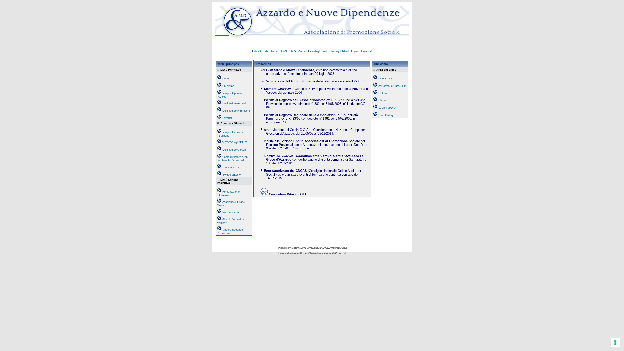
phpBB (317, 247)
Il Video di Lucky (232, 174)
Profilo (284, 51)
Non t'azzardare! (232, 212)
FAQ (293, 51)
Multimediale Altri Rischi (236, 110)
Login (354, 51)
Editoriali (227, 118)
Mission (382, 100)
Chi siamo (228, 85)
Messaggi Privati (339, 51)
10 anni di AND (387, 107)
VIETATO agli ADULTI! (235, 142)
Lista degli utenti (317, 51)
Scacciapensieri (231, 167)
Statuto (382, 93)
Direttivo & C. (386, 78)
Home (225, 78)
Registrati (366, 51)
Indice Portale (260, 51)
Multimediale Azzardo (234, 103)
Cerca (302, 51)
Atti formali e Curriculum (392, 85)
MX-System (293, 247)
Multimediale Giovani (234, 149)
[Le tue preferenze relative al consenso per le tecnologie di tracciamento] (615, 342)
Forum (274, 51)
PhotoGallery (386, 115)
